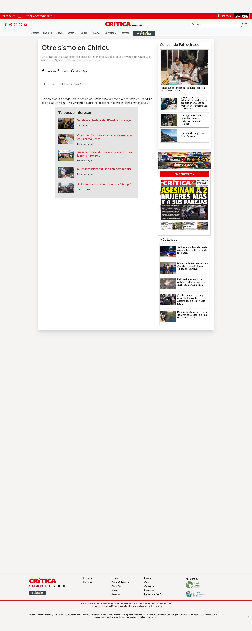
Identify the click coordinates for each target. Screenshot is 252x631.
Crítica (115, 578)
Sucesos (35, 33)
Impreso (125, 33)
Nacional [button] (47, 33)
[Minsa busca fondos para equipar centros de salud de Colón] (184, 67)
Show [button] (59, 33)
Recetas (116, 594)
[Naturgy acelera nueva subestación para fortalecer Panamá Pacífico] (169, 120)
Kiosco (148, 578)
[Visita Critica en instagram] (63, 586)
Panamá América (121, 582)
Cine (146, 582)
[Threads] (10, 24)
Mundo (83, 33)
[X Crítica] (20, 24)
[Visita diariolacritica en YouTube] (59, 586)
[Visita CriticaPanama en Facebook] (45, 586)
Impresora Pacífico (154, 594)
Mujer (115, 590)
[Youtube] (25, 24)
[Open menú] (19, 16)
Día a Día (116, 586)
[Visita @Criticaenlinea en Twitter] (50, 586)
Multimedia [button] (110, 33)
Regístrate (88, 578)
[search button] (246, 24)
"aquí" (154, 617)
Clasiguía (149, 586)
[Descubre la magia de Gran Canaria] (169, 135)
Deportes (72, 33)
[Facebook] (6, 24)
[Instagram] (15, 24)
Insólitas (95, 33)
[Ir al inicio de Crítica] (125, 24)
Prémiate (149, 590)
